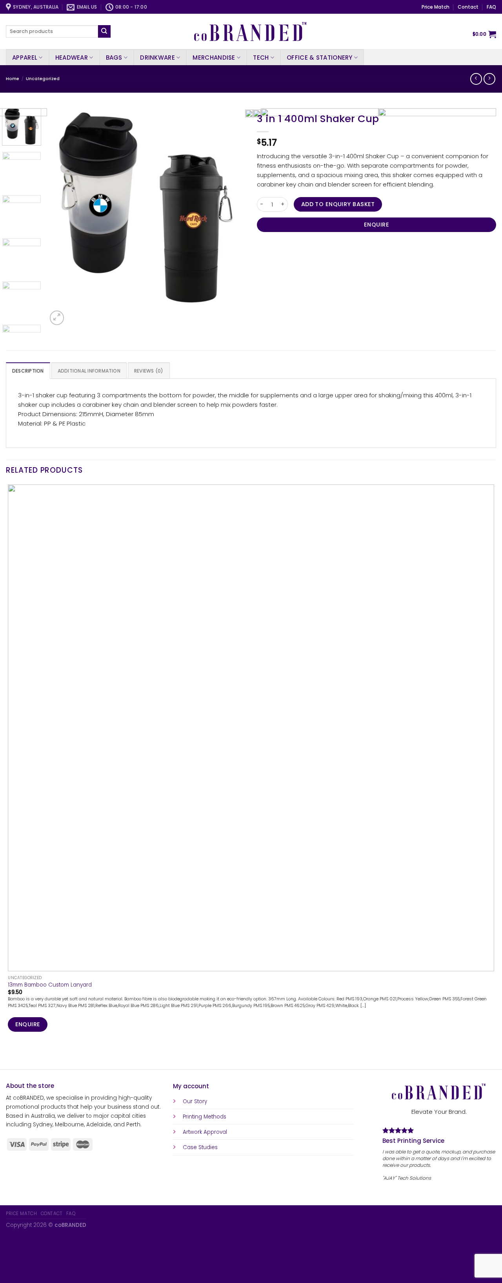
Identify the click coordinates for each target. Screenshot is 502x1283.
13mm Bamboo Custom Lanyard (50, 985)
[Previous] (9, 1056)
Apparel (24, 57)
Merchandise (214, 57)
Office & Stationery (320, 57)
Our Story (195, 1101)
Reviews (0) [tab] (149, 370)
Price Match (435, 7)
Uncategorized (43, 79)
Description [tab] (28, 370)
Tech (261, 57)
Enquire (376, 224)
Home (12, 79)
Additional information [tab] (89, 370)
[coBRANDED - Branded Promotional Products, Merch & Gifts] (251, 31)
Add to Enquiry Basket (338, 204)
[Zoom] (57, 318)
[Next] (74, 314)
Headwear (71, 57)
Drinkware (157, 57)
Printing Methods (204, 1116)
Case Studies (200, 1147)
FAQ (491, 7)
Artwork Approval (205, 1132)
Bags (114, 57)
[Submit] (104, 31)
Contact (468, 7)
